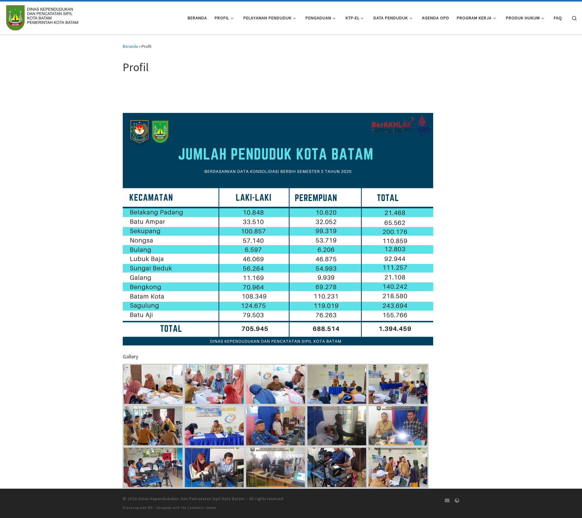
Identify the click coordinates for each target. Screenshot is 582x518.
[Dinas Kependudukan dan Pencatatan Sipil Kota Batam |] (42, 17)
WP (150, 508)
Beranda (130, 46)
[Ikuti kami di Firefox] (456, 500)
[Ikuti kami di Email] (447, 500)
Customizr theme (201, 508)
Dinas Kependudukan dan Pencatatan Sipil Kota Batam (192, 498)
